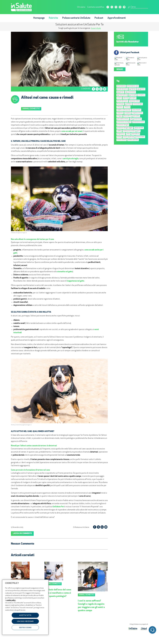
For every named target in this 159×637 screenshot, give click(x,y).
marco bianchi (137, 110)
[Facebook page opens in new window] (107, 7)
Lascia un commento (22, 533)
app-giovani (120, 92)
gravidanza (128, 104)
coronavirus (141, 95)
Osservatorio (127, 116)
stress (128, 134)
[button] (152, 630)
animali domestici (122, 89)
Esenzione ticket (134, 101)
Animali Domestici (31, 109)
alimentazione (121, 86)
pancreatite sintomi (122, 119)
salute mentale (139, 128)
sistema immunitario (129, 131)
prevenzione (137, 119)
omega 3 (119, 116)
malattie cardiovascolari (124, 110)
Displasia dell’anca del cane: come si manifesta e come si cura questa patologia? (57, 593)
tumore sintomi (121, 139)
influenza (127, 107)
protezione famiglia (122, 125)
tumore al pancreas (128, 137)
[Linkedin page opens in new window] (116, 7)
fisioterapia (120, 104)
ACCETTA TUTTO (25, 615)
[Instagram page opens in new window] (120, 7)
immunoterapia (137, 104)
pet (131, 119)
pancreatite (136, 116)
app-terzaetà (132, 95)
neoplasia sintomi (137, 113)
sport (138, 131)
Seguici (119, 69)
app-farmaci (132, 89)
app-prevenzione (130, 92)
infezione (120, 107)
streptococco (121, 134)
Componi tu (59, 28)
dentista (125, 98)
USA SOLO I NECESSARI (25, 621)
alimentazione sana (132, 86)
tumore (119, 137)
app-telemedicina (122, 95)
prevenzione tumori (138, 122)
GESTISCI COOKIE (25, 627)
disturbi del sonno (122, 101)
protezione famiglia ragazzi (125, 128)
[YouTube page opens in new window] (124, 7)
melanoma (120, 113)
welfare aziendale (133, 139)
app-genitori (141, 89)
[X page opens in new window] (112, 7)
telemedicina (135, 134)
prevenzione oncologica (124, 122)
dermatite (133, 98)
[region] (25, 607)
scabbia (119, 131)
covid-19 (119, 98)
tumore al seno (140, 137)
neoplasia (127, 113)
